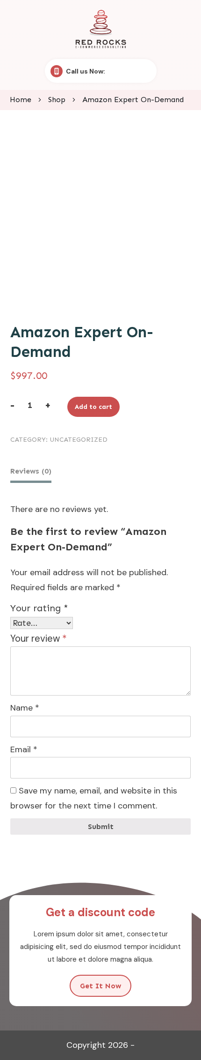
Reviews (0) (30, 471)
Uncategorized (79, 440)
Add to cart (93, 407)
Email (23, 749)
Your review (38, 638)
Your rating (39, 608)
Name (24, 707)
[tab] (30, 472)
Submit (101, 826)
